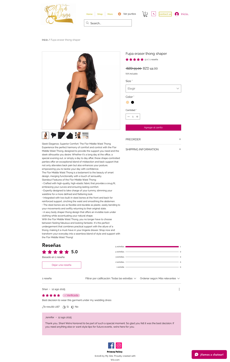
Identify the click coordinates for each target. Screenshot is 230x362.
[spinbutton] (132, 117)
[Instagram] (119, 345)
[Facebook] (111, 345)
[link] (142, 59)
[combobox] (153, 88)
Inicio (45, 39)
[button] (145, 14)
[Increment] (137, 117)
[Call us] (153, 13)
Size (129, 81)
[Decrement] (128, 117)
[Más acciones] (179, 289)
